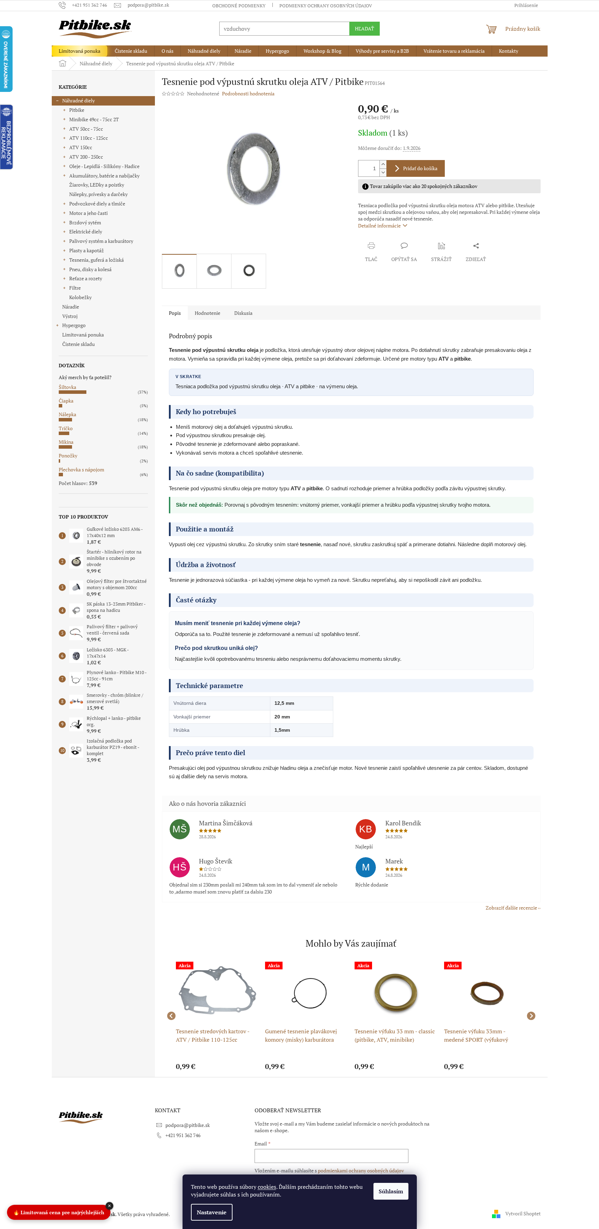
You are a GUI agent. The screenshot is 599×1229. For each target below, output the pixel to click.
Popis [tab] (175, 313)
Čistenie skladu (78, 344)
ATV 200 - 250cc (86, 156)
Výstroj (70, 316)
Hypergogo (74, 325)
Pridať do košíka (420, 168)
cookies (267, 1187)
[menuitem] (79, 51)
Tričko (66, 428)
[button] (217, 1066)
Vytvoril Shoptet (523, 1213)
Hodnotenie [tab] (207, 313)
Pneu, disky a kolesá (90, 269)
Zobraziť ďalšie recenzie (511, 907)
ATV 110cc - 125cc (88, 138)
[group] (217, 1015)
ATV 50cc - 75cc (86, 128)
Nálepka (67, 414)
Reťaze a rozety (85, 278)
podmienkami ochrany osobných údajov (361, 1170)
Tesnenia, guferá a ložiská (96, 259)
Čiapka (66, 400)
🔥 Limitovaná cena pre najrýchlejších (58, 1211)
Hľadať (364, 28)
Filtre (75, 287)
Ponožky (68, 455)
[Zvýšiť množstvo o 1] (382, 164)
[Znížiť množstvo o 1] (382, 172)
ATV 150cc (80, 147)
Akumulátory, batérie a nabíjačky (104, 175)
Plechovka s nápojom (81, 469)
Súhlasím (391, 1191)
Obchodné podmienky (238, 5)
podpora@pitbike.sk (187, 1125)
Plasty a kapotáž (86, 250)
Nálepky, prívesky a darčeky (98, 194)
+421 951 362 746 (182, 1135)
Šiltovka (67, 387)
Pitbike (76, 110)
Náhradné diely (78, 100)
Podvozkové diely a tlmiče (97, 203)
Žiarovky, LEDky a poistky (96, 184)
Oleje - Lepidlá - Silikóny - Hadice (104, 166)
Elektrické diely (85, 231)
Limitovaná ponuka (83, 334)
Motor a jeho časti (88, 213)
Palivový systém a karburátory (101, 241)
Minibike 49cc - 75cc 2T (94, 119)
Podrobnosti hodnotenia (248, 93)
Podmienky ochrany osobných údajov (325, 5)
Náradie (70, 306)
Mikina (66, 442)
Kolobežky (80, 297)
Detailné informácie (379, 225)
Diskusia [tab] (243, 313)
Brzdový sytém (85, 222)
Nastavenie (212, 1212)
